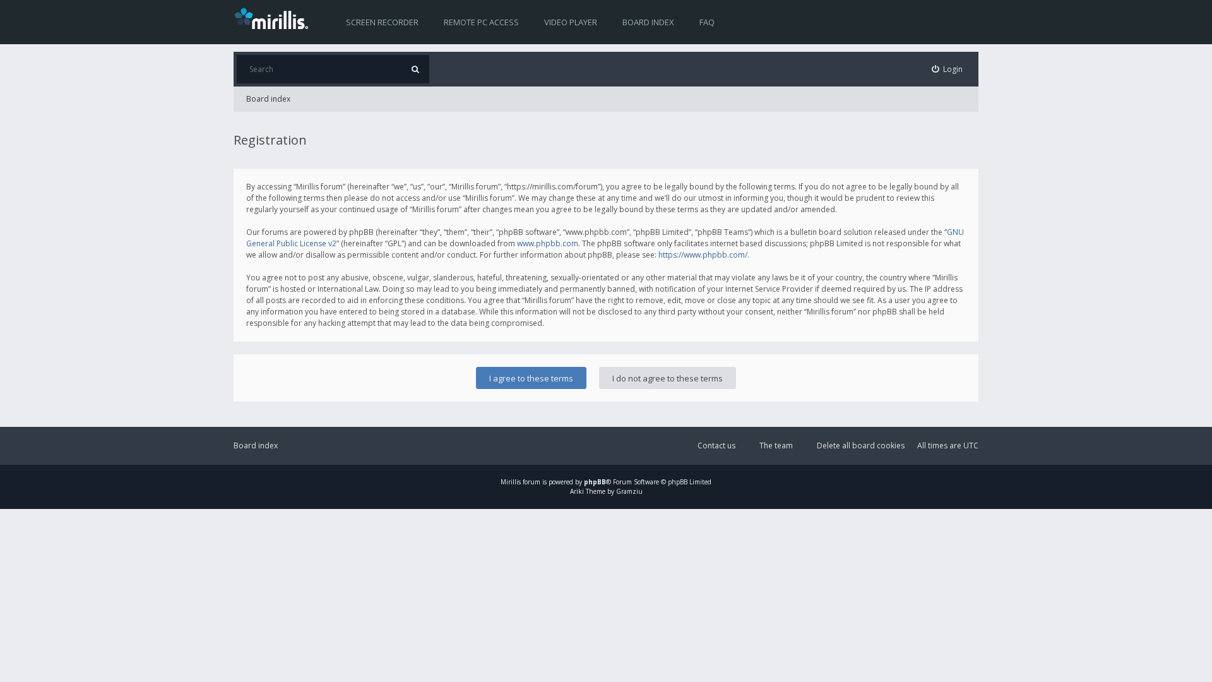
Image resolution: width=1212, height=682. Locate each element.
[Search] (415, 69)
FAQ (707, 22)
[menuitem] (947, 69)
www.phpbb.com (547, 243)
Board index (648, 22)
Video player (570, 22)
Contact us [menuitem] (716, 445)
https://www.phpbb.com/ (702, 254)
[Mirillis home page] (274, 17)
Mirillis (511, 481)
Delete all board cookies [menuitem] (861, 445)
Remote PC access (481, 22)
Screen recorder (382, 22)
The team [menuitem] (776, 445)
